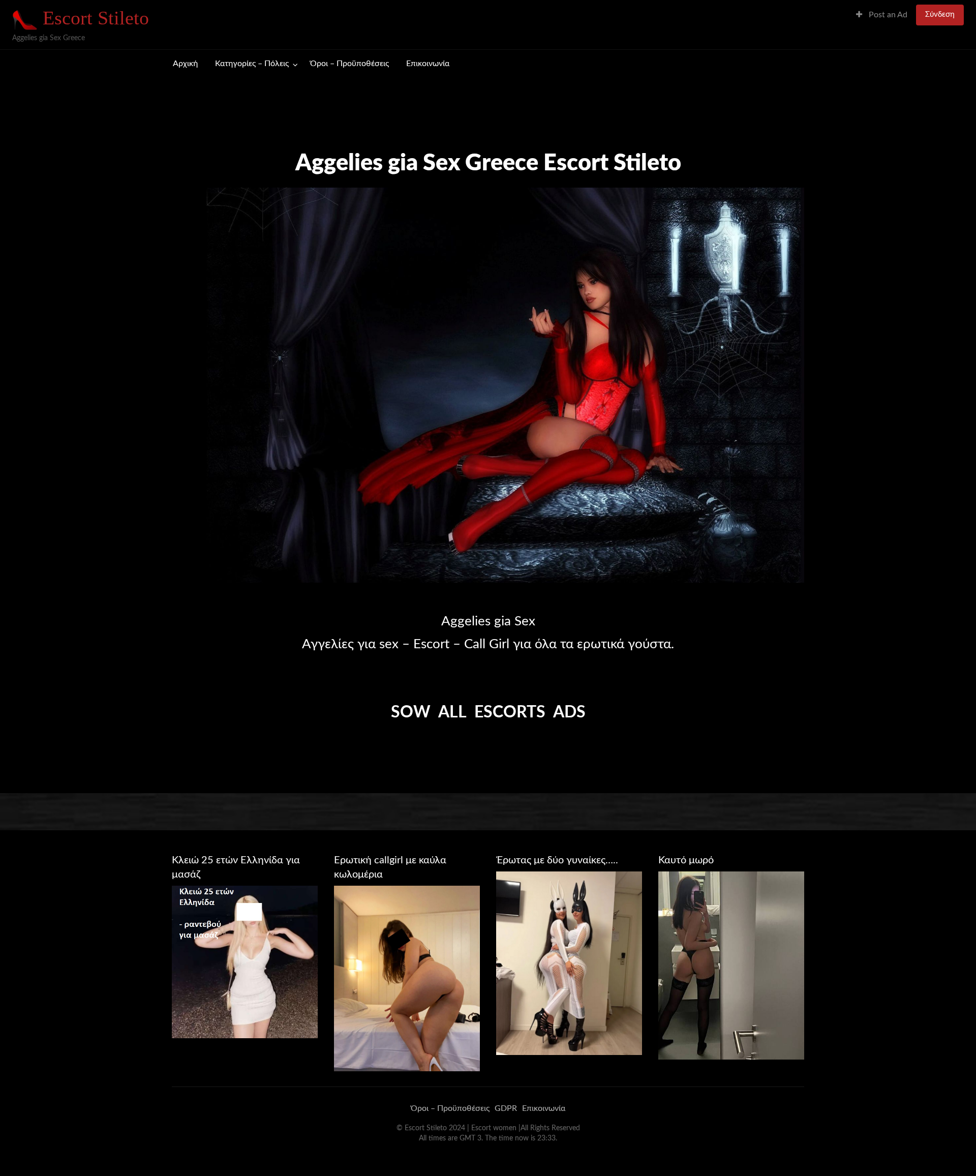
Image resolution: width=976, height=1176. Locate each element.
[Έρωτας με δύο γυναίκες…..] (569, 963)
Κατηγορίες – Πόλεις (252, 64)
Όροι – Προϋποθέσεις (349, 64)
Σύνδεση (940, 14)
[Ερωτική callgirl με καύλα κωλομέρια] (407, 978)
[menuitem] (881, 15)
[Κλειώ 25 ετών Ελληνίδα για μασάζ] (245, 961)
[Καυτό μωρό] (731, 965)
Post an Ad (887, 15)
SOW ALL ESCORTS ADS (488, 712)
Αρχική (185, 64)
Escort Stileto (96, 17)
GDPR (506, 1108)
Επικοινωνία (427, 64)
